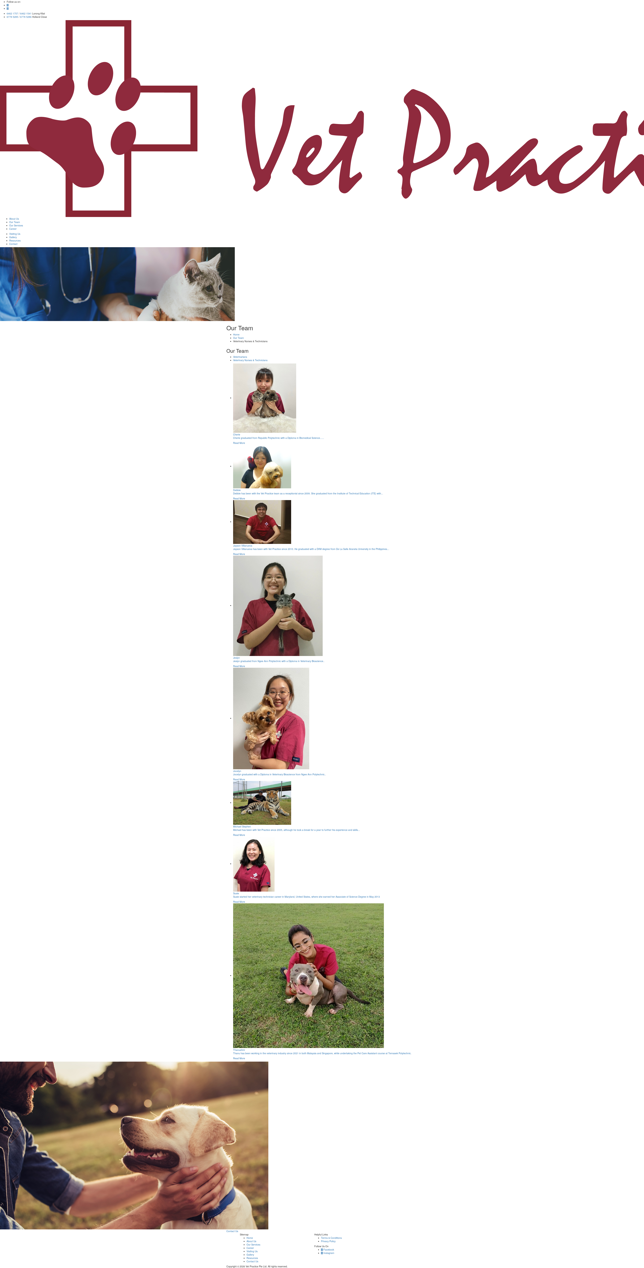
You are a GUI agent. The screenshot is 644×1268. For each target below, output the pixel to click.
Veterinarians (240, 356)
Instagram (328, 1253)
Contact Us (232, 1231)
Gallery (250, 1254)
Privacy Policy (328, 1241)
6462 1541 (26, 13)
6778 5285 (12, 16)
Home (236, 334)
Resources (252, 1258)
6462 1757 (12, 13)
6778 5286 (26, 16)
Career (250, 1248)
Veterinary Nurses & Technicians (250, 360)
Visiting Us (252, 1251)
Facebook (328, 1249)
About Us (251, 1241)
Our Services (253, 1244)
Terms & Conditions (331, 1237)
